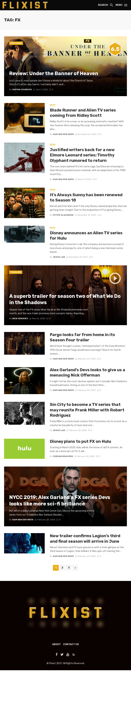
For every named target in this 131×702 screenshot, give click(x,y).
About (56, 644)
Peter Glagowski (63, 215)
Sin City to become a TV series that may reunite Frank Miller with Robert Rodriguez (87, 410)
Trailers (16, 272)
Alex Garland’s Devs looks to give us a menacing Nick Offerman (87, 372)
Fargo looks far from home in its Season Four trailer (82, 337)
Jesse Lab (59, 257)
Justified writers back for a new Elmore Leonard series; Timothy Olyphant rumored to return (82, 155)
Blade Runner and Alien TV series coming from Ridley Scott (83, 113)
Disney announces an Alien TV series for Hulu (86, 235)
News (53, 105)
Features (16, 43)
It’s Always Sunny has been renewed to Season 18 (86, 197)
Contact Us (71, 644)
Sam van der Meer (63, 134)
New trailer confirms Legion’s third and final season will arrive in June (85, 538)
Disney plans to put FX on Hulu (80, 441)
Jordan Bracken (63, 456)
